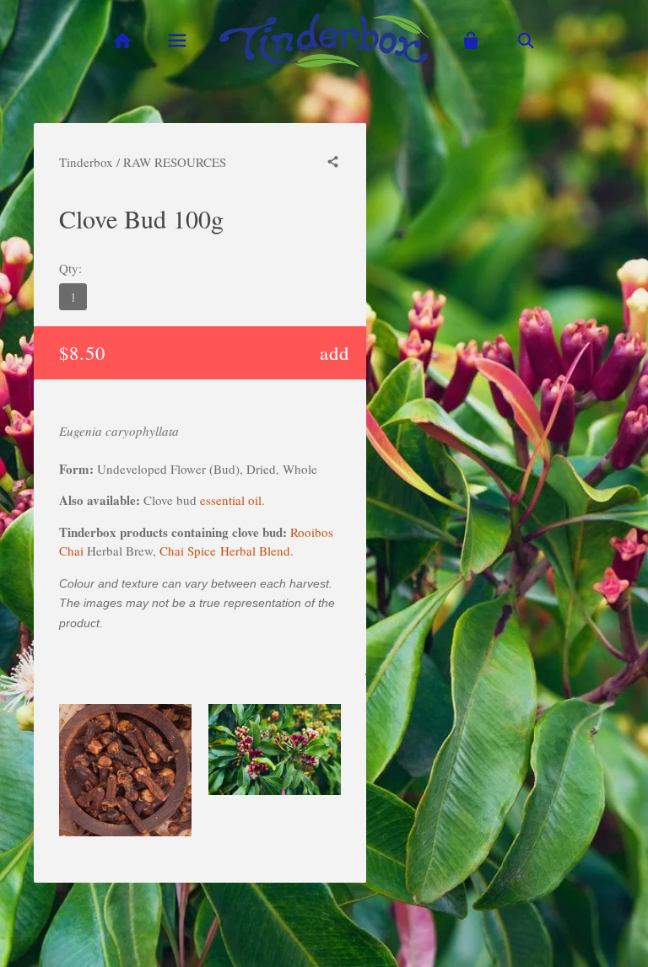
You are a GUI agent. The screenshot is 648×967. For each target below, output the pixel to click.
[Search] (526, 41)
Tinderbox (86, 161)
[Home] (122, 41)
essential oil (231, 500)
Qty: (70, 268)
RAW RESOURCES (174, 161)
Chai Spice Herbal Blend (223, 550)
